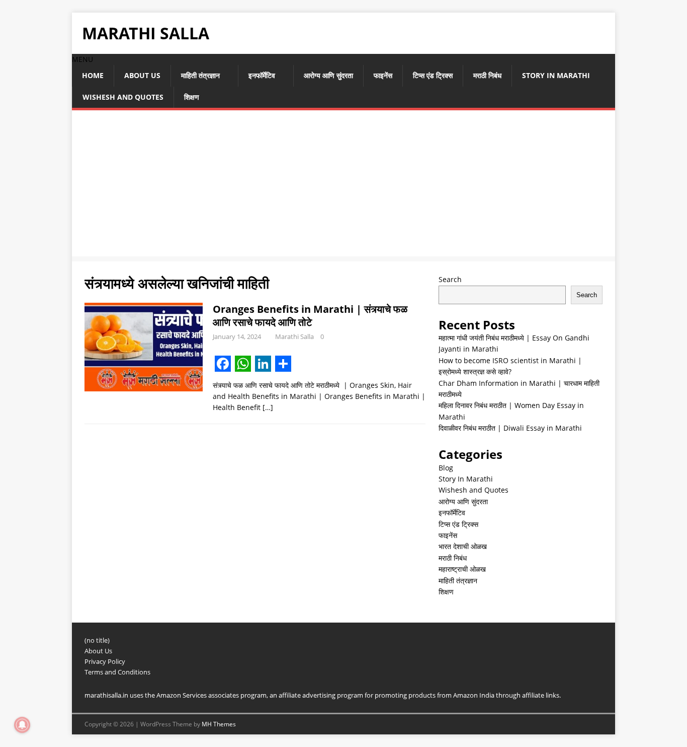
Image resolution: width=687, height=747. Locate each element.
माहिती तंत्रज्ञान (200, 75)
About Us (142, 75)
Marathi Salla (294, 336)
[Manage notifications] (22, 725)
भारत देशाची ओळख (463, 546)
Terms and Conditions (117, 671)
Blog (446, 467)
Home (93, 75)
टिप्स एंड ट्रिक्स (433, 75)
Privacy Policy (104, 661)
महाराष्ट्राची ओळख (462, 569)
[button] (82, 59)
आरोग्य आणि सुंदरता (328, 75)
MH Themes (219, 724)
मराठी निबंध (487, 75)
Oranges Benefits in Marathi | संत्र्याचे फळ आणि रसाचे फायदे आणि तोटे (310, 315)
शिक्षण (191, 97)
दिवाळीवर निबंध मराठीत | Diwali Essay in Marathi (510, 428)
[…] (268, 407)
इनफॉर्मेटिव (261, 75)
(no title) (97, 640)
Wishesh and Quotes (122, 97)
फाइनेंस (383, 75)
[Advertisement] (343, 185)
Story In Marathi (556, 75)
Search (450, 279)
